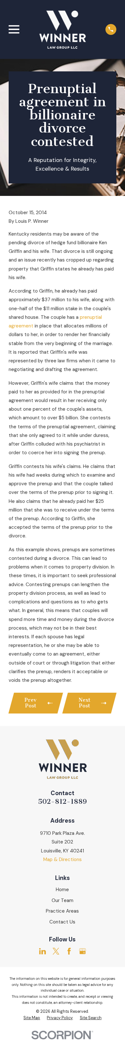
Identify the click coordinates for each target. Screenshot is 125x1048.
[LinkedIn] (42, 951)
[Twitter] (56, 951)
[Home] (62, 29)
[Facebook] (69, 951)
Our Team (62, 900)
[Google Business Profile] (82, 951)
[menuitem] (31, 1018)
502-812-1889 (62, 801)
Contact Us (62, 922)
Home (62, 889)
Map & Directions (62, 859)
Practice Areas (62, 911)
